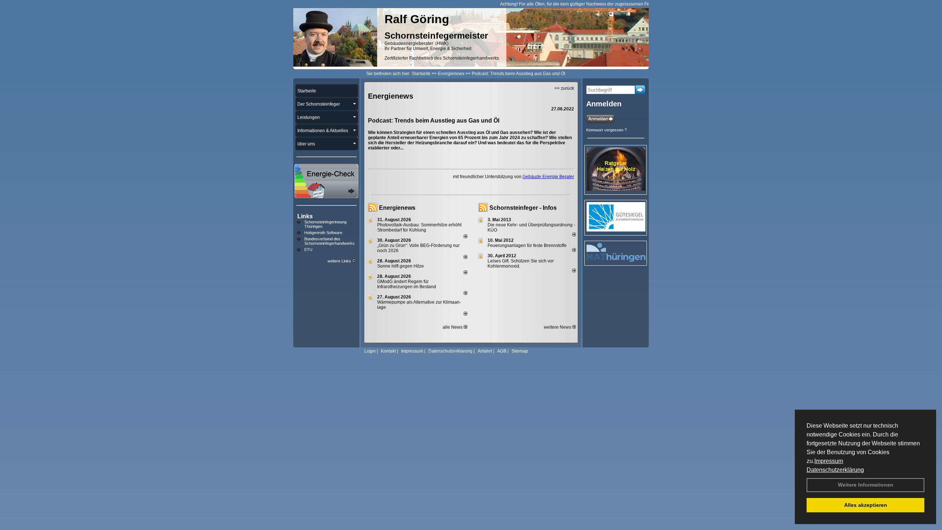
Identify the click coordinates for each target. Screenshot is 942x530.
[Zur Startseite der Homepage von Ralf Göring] (335, 65)
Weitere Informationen (865, 485)
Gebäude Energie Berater (548, 176)
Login (370, 351)
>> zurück (564, 88)
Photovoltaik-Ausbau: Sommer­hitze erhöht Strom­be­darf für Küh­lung (419, 227)
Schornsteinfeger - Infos (523, 208)
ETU (308, 249)
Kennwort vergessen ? (606, 130)
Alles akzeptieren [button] (865, 505)
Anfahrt (485, 351)
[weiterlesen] (465, 236)
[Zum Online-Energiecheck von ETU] (326, 197)
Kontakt (388, 351)
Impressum (828, 461)
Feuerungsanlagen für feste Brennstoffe (527, 245)
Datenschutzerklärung (835, 470)
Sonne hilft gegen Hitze (400, 266)
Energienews (397, 208)
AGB (501, 351)
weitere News (558, 327)
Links (305, 216)
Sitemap (519, 351)
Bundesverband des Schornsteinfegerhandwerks (329, 241)
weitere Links (339, 261)
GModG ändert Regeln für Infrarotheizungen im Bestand (406, 284)
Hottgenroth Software (323, 232)
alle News (453, 327)
